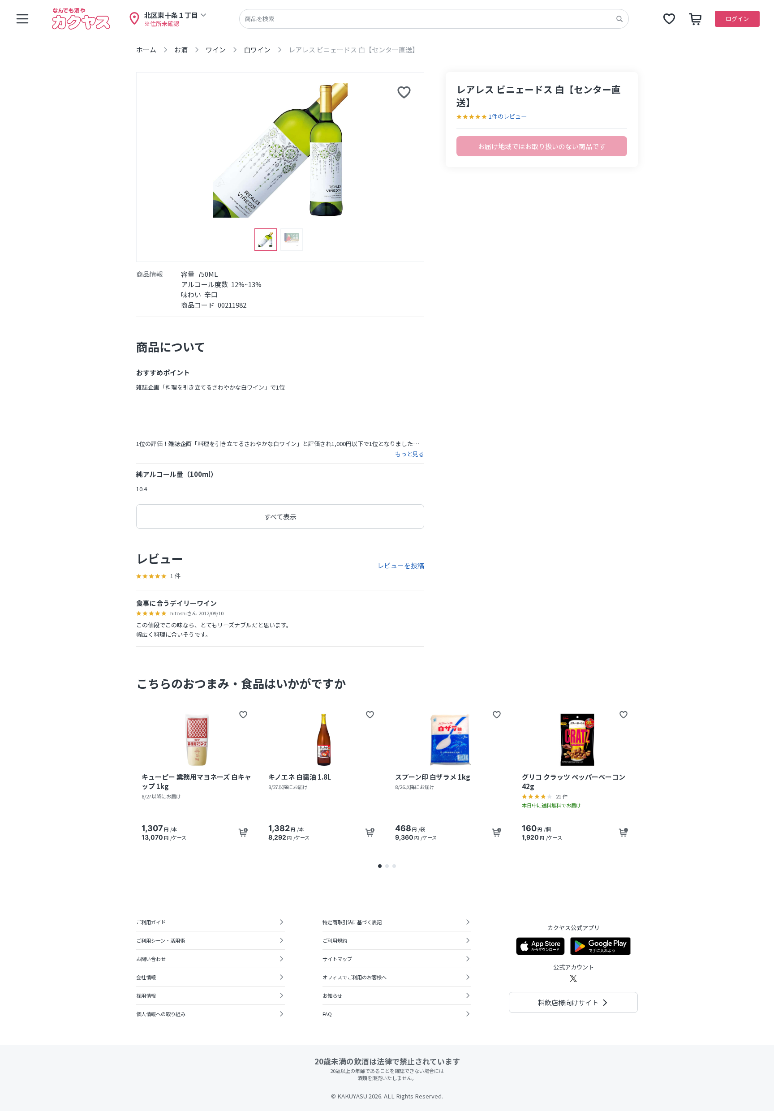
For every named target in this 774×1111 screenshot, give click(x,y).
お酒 (181, 49)
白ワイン (257, 49)
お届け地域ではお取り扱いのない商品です (542, 146)
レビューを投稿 (400, 565)
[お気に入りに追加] (404, 92)
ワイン (216, 49)
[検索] (619, 19)
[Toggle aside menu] (22, 19)
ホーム (146, 49)
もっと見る (409, 454)
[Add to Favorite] (243, 715)
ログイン (737, 18)
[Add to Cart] (243, 832)
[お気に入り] (669, 19)
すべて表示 (280, 516)
